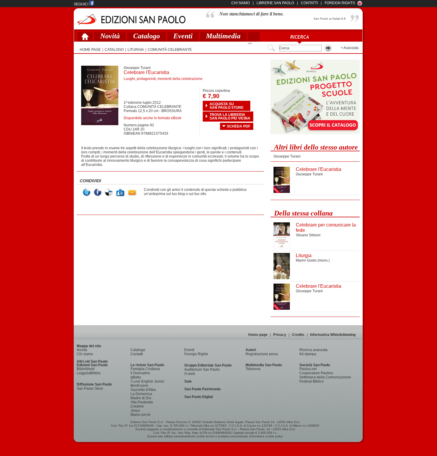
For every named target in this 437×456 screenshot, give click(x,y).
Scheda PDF (238, 126)
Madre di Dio (141, 398)
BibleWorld (86, 369)
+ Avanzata (350, 48)
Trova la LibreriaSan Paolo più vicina (230, 116)
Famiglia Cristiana (145, 369)
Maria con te (140, 415)
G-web (189, 374)
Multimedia (223, 36)
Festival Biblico (311, 381)
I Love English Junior (147, 381)
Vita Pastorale (142, 402)
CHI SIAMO (240, 3)
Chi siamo (85, 354)
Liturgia (136, 50)
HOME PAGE (90, 50)
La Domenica (141, 394)
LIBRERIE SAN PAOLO (275, 3)
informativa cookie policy (266, 436)
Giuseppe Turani (137, 68)
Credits (298, 335)
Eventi (183, 36)
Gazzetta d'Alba (143, 390)
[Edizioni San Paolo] (131, 19)
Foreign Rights (340, 3)
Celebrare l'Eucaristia (318, 169)
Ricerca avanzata (313, 350)
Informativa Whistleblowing (333, 335)
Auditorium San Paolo (202, 369)
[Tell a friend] (132, 193)
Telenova (253, 369)
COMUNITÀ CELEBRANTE (170, 50)
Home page (258, 335)
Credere (137, 406)
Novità (110, 36)
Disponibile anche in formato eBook (152, 118)
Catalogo (146, 36)
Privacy (279, 335)
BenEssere (139, 385)
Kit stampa (307, 354)
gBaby (136, 377)
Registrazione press (262, 354)
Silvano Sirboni (308, 235)
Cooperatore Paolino (316, 373)
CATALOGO (114, 50)
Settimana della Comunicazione (325, 377)
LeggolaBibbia (88, 373)
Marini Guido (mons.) (313, 260)
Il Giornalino (140, 373)
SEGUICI (81, 4)
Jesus (135, 410)
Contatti (137, 354)
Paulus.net (308, 369)
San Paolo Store (90, 388)
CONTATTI (309, 3)
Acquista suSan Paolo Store (226, 106)
